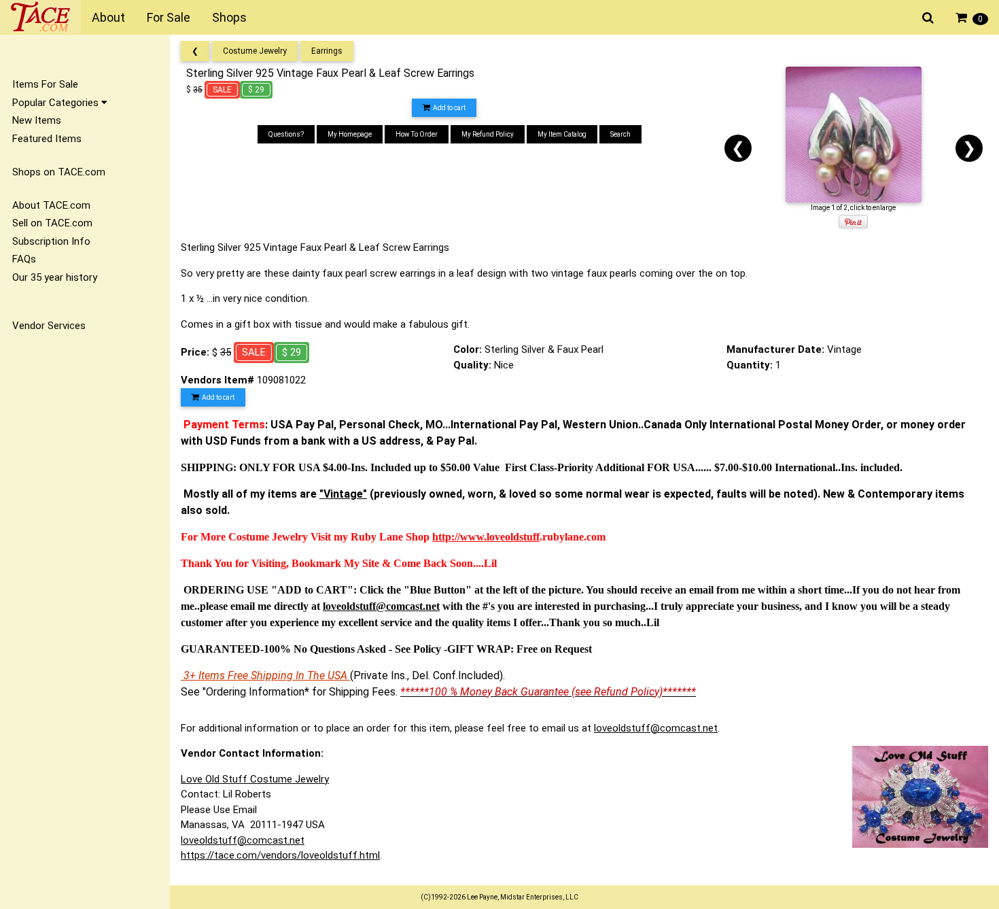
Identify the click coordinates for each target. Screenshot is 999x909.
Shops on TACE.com (58, 172)
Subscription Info (51, 241)
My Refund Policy (487, 134)
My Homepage (350, 134)
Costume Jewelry (255, 51)
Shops (229, 17)
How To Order (417, 134)
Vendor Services (49, 326)
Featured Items (47, 139)
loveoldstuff (513, 537)
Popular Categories (56, 103)
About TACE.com (51, 205)
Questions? (286, 134)
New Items (36, 120)
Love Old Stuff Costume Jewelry (255, 779)
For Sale (168, 17)
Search (620, 134)
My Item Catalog (562, 134)
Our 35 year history (54, 277)
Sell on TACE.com (52, 223)
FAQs (24, 259)
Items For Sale (45, 84)
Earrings (327, 51)
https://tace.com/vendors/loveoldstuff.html (280, 855)
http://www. (459, 537)
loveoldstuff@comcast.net (656, 728)
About (108, 17)
